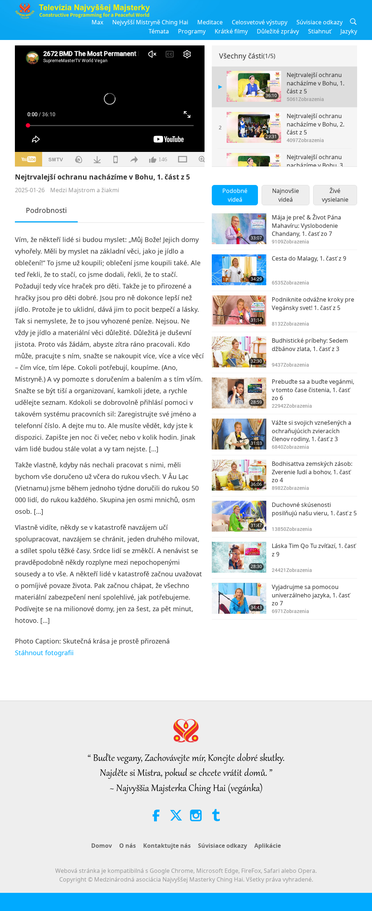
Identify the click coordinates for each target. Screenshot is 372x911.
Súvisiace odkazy (319, 22)
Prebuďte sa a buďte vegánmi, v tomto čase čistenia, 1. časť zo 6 (313, 390)
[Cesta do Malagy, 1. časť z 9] (239, 269)
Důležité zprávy (278, 31)
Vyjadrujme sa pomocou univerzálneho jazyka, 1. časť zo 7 (311, 595)
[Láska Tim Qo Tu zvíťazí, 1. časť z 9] (239, 557)
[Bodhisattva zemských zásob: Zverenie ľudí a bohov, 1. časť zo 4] (239, 475)
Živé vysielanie (335, 195)
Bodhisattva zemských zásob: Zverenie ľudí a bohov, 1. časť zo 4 (312, 472)
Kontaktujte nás (167, 846)
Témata (159, 31)
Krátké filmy (231, 31)
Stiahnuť (319, 31)
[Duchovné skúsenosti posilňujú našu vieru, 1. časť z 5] (239, 516)
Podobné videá (234, 195)
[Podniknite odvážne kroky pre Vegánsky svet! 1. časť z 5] (239, 310)
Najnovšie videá (285, 195)
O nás (127, 846)
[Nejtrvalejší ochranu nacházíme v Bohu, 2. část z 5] (254, 127)
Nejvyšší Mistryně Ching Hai (150, 22)
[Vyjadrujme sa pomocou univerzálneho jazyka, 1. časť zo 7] (239, 598)
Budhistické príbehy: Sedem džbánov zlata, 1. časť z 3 (310, 344)
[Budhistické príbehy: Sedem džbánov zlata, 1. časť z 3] (239, 351)
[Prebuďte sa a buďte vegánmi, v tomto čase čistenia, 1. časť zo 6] (239, 393)
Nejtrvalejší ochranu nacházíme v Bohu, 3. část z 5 (315, 165)
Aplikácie (267, 846)
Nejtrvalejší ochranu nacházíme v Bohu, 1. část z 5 (315, 83)
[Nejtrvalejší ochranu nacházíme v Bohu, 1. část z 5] (254, 86)
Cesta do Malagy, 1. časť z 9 (309, 258)
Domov (101, 846)
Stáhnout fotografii (44, 652)
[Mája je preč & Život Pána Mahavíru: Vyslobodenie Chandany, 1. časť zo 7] (239, 228)
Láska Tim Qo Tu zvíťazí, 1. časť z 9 (314, 550)
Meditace (210, 22)
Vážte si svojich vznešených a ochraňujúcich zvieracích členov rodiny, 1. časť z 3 (311, 431)
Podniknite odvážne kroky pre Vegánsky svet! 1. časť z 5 (313, 303)
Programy (192, 31)
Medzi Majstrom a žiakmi (84, 190)
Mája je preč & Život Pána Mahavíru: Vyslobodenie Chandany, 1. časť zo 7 (306, 225)
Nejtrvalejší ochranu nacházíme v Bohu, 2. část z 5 (315, 124)
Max (97, 22)
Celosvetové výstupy (259, 22)
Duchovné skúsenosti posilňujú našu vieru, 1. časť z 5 (314, 509)
